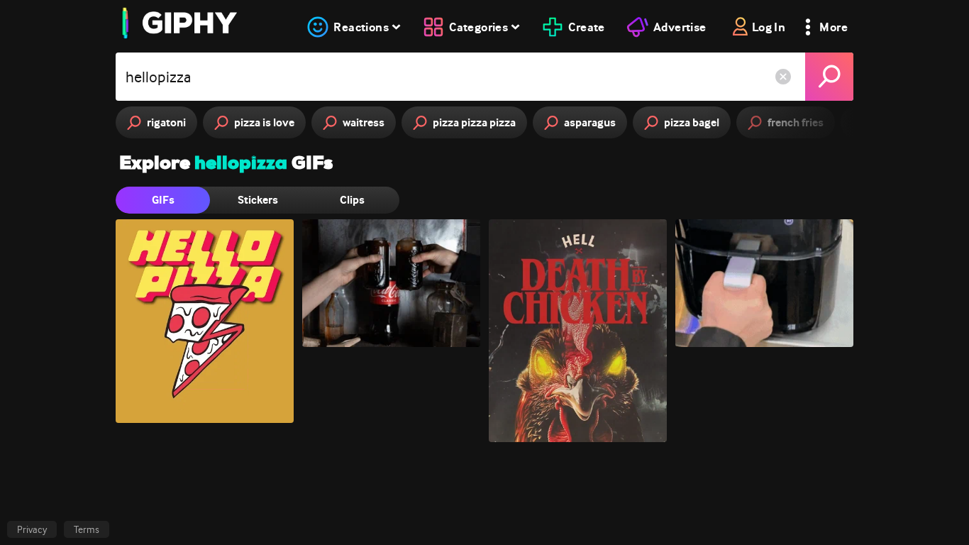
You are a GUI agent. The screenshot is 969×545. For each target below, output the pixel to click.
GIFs (163, 200)
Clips (352, 200)
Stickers (258, 200)
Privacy (32, 529)
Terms (86, 529)
